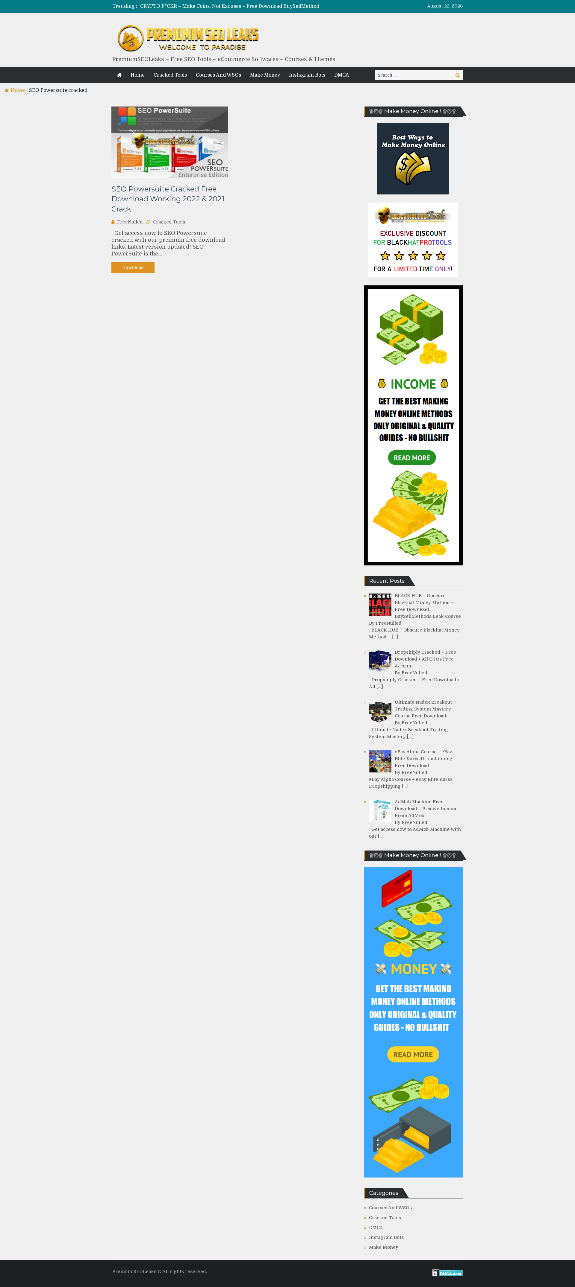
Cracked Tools (170, 75)
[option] (231, 6)
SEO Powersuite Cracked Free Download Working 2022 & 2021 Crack (167, 199)
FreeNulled (130, 222)
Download (133, 267)
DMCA (341, 75)
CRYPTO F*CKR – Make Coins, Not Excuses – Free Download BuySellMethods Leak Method (246, 6)
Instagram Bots (307, 75)
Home (138, 75)
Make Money (265, 75)
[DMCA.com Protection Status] (447, 1274)
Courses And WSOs (218, 75)
